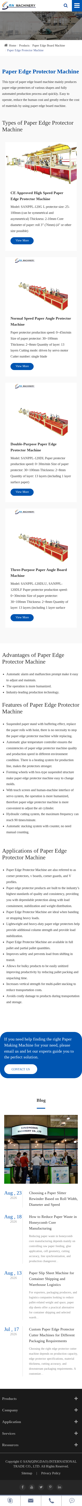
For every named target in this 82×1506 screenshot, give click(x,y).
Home (12, 45)
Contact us (21, 1069)
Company (10, 1410)
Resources (10, 1445)
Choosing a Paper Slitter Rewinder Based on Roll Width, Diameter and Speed (53, 1199)
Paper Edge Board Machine (48, 45)
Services (8, 1433)
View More (22, 240)
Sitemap (26, 1473)
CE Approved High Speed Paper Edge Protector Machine (37, 196)
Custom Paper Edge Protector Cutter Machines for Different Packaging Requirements (52, 1335)
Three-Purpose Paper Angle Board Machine (39, 573)
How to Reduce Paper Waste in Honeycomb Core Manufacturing (53, 1222)
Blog (41, 1100)
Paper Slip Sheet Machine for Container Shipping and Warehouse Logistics (51, 1279)
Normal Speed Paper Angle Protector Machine (41, 321)
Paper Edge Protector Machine (25, 50)
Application (11, 1422)
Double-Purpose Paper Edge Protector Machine (34, 447)
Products (24, 45)
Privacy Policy (51, 1473)
